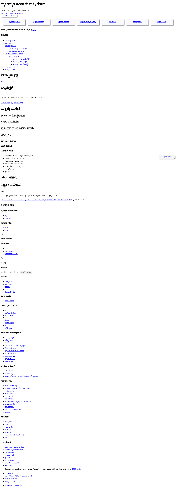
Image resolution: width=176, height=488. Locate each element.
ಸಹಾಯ (7, 287)
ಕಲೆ (6, 325)
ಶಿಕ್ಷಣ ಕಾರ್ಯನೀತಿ (10, 348)
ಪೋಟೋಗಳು (9, 393)
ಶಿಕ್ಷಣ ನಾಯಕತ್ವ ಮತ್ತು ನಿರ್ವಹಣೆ (14, 351)
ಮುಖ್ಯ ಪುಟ (8, 281)
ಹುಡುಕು (4, 267)
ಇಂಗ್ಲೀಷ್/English (10, 313)
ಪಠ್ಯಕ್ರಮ (7, 343)
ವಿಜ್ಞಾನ (7, 320)
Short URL (8, 465)
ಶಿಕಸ (6, 437)
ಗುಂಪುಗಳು (8, 422)
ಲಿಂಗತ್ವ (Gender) (10, 353)
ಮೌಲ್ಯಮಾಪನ (9, 340)
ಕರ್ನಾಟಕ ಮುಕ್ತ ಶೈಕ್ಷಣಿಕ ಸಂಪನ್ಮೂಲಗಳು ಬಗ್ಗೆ (18, 476)
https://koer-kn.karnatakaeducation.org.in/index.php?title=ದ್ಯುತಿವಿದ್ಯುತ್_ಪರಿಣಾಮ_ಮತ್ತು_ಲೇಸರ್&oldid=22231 (36, 200)
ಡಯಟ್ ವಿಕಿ (8, 432)
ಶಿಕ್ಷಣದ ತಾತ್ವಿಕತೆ (10, 359)
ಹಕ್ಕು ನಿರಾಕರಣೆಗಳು (11, 478)
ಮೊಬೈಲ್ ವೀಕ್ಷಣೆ (10, 481)
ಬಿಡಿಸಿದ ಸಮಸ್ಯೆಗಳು (11, 404)
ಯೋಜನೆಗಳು (9, 396)
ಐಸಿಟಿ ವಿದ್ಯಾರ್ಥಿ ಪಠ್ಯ (11, 386)
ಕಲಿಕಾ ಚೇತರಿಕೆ (9, 301)
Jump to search (18, 13)
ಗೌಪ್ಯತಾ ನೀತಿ (9, 473)
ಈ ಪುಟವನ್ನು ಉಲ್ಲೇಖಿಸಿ (12, 463)
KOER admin (76, 469)
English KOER (10, 292)
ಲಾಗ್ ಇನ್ (8, 218)
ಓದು (6, 248)
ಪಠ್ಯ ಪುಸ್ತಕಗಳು (9, 407)
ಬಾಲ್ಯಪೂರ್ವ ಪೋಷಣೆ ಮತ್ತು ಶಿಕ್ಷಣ (15, 345)
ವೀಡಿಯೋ (8, 412)
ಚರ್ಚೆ (6, 230)
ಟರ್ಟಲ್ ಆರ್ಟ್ (9, 371)
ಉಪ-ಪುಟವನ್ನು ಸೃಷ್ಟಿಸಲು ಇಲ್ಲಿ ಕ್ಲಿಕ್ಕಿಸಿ (12, 103)
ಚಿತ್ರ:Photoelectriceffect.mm (9, 82)
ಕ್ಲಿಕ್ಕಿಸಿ (34, 30)
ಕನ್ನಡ (6, 215)
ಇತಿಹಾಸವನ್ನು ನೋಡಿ (11, 254)
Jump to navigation (7, 13)
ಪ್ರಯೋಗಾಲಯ (9, 391)
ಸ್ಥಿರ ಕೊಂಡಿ (8, 457)
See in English (9, 15)
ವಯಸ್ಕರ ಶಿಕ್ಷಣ (9, 337)
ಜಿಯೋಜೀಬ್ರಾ (9, 373)
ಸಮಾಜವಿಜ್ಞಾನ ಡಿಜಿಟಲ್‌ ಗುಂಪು (14, 435)
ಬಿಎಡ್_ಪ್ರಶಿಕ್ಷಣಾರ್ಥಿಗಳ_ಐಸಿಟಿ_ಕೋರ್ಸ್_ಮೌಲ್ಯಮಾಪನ (21, 376)
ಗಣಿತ (6, 317)
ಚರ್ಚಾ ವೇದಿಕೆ (9, 427)
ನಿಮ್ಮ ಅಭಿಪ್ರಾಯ (167, 156)
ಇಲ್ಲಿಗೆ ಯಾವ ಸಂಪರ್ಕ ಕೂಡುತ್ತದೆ (14, 447)
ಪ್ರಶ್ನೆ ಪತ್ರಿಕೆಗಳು (9, 399)
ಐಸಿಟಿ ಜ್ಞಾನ (8, 328)
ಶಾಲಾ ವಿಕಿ (8, 429)
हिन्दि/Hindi (9, 315)
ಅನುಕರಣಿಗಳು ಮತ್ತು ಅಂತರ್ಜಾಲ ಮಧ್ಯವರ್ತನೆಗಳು (20, 401)
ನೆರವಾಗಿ (7, 289)
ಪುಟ (6, 228)
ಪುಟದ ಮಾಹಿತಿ (9, 460)
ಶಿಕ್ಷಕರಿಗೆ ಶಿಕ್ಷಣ (9, 361)
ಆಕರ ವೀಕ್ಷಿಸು (9, 251)
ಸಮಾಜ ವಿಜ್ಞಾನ (9, 323)
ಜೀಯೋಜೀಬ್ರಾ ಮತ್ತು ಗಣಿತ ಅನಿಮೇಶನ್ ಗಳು (18, 388)
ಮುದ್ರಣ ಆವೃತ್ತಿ (9, 455)
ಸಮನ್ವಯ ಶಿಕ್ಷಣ (10, 356)
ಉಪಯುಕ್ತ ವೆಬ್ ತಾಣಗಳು (13, 409)
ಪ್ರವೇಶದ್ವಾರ (8, 284)
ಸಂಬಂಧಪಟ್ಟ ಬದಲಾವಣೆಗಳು (14, 450)
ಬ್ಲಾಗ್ (6, 424)
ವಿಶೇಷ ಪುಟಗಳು (10, 452)
